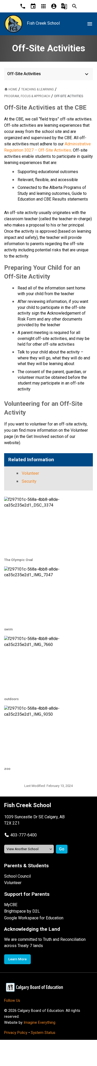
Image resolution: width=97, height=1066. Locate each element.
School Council (17, 876)
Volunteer (30, 473)
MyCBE (10, 904)
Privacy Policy (15, 1033)
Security (29, 481)
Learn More (17, 959)
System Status (43, 1033)
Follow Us (12, 1000)
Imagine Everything (39, 1022)
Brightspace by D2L (22, 911)
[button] (20, 835)
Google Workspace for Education (33, 917)
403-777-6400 (23, 835)
